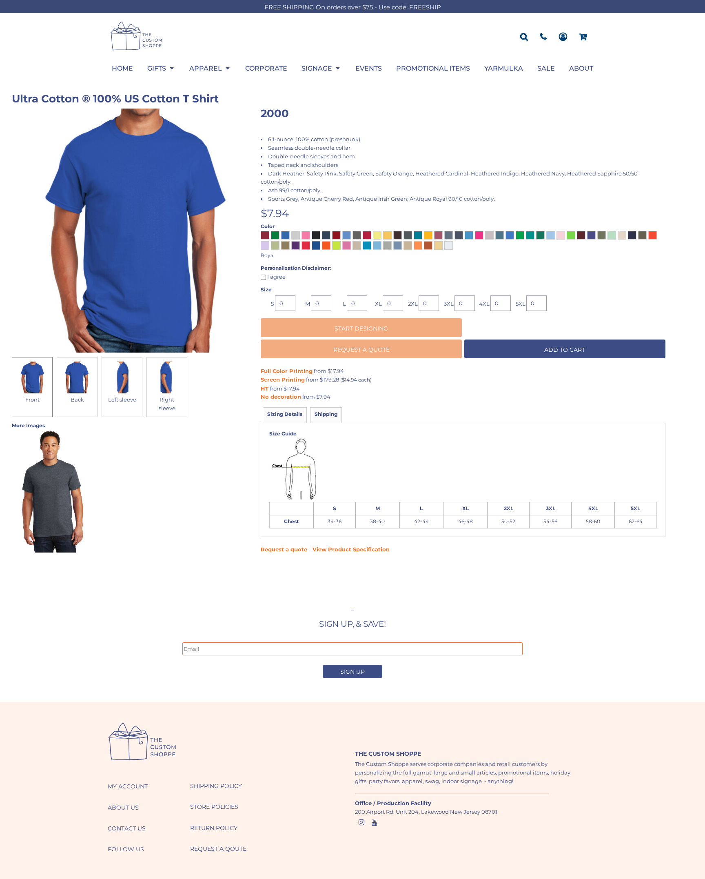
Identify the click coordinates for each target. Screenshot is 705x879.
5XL (520, 303)
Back (77, 399)
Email (189, 638)
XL (378, 303)
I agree (276, 276)
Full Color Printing (287, 371)
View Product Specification (351, 549)
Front (32, 399)
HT (264, 388)
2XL (413, 303)
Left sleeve (122, 399)
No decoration (281, 396)
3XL (449, 303)
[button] (161, 68)
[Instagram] (361, 822)
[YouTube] (374, 822)
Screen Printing (283, 379)
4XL (484, 303)
